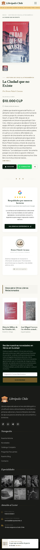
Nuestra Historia (7, 438)
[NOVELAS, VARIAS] (33, 481)
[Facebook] (3, 424)
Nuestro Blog (6, 456)
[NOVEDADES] (20, 494)
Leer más (5, 161)
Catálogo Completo (8, 447)
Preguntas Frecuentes (9, 452)
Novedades (5, 443)
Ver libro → (19, 545)
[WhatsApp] (8, 424)
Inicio (4, 15)
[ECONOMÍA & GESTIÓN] (33, 494)
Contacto (4, 461)
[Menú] (35, 3)
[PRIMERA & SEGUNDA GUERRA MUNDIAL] (20, 481)
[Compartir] (35, 166)
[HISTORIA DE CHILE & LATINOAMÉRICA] (7, 481)
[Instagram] (18, 424)
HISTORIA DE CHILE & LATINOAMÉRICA (20, 15)
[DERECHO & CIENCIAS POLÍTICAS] (7, 494)
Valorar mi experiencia (19, 226)
